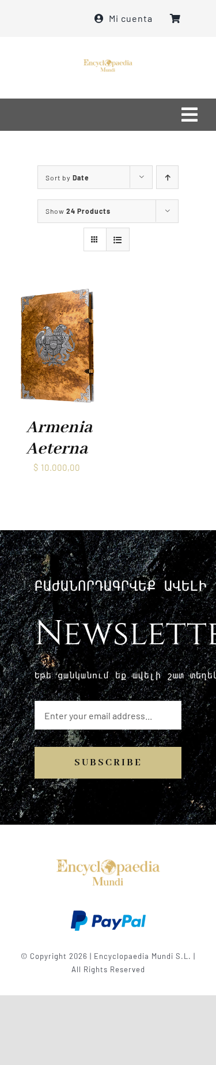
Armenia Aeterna (59, 438)
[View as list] (118, 239)
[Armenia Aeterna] (57, 293)
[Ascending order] (167, 177)
